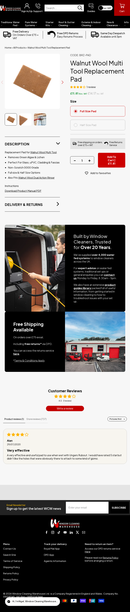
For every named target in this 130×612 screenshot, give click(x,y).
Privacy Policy (10, 579)
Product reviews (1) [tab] (14, 419)
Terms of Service (12, 560)
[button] (78, 87)
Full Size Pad (88, 111)
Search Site (9, 554)
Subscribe (119, 507)
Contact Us (9, 548)
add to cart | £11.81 (111, 160)
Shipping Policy (11, 567)
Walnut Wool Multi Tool (43, 152)
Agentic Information (55, 560)
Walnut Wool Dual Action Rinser (36, 177)
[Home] (10, 8)
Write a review (65, 408)
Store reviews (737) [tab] (36, 419)
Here (87, 551)
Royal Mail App (52, 548)
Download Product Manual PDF (23, 190)
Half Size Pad (88, 125)
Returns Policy (11, 573)
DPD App (49, 554)
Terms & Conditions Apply (29, 360)
